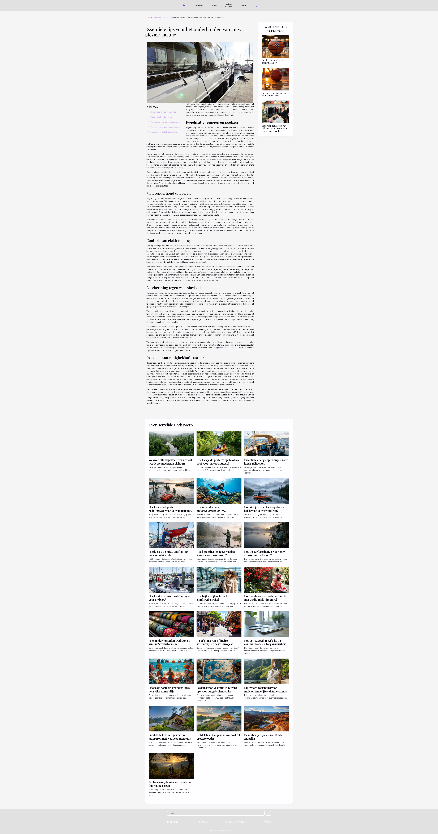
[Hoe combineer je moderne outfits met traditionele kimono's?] (266, 579)
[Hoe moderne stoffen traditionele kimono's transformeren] (171, 624)
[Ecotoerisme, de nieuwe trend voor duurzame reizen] (171, 765)
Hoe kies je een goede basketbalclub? (273, 61)
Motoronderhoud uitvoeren (161, 117)
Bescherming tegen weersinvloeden (165, 127)
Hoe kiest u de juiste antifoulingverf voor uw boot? (171, 597)
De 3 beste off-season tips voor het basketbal (275, 94)
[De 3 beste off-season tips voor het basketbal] (275, 79)
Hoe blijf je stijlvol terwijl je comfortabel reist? (213, 597)
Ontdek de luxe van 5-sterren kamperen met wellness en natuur (170, 736)
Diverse (243, 5)
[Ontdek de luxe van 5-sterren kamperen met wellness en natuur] (171, 718)
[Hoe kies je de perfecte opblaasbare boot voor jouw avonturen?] (219, 443)
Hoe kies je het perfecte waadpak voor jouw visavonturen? (216, 553)
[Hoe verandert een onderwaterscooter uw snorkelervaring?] (219, 491)
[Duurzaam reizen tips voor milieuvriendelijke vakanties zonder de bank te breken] (266, 671)
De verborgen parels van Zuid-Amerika (263, 736)
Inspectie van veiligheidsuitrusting (164, 132)
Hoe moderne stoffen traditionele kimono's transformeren (169, 642)
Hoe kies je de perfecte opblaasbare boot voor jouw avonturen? (218, 461)
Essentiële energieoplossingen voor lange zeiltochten (266, 461)
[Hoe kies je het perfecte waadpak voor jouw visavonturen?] (219, 535)
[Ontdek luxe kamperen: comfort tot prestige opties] (219, 718)
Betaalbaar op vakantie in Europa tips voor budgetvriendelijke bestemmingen (217, 691)
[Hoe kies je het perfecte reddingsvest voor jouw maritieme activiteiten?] (171, 491)
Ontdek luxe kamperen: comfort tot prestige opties (218, 736)
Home (147, 18)
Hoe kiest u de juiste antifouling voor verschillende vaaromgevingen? (168, 555)
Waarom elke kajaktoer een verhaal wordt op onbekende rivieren (170, 461)
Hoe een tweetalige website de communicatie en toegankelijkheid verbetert (265, 644)
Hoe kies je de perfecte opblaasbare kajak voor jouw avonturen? (265, 508)
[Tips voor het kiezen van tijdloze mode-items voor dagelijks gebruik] (275, 112)
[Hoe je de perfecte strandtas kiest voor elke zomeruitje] (171, 671)
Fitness (214, 5)
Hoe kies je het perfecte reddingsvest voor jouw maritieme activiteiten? (170, 510)
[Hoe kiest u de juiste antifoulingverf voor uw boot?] (171, 579)
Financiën (199, 5)
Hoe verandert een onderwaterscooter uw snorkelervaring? (210, 510)
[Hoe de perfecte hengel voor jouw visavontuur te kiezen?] (266, 535)
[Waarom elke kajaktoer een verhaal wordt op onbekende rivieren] (171, 443)
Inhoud (153, 106)
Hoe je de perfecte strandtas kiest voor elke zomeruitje (169, 689)
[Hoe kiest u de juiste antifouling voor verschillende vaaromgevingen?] (171, 535)
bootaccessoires (229, 348)
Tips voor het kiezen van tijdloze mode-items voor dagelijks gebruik (274, 128)
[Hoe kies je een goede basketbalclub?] (275, 46)
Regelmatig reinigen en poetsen (163, 112)
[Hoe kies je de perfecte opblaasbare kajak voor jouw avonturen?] (266, 491)
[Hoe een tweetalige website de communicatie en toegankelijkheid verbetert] (266, 624)
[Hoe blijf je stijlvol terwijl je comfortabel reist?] (219, 579)
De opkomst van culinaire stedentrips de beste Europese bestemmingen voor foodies (215, 644)
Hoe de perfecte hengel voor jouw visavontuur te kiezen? (264, 553)
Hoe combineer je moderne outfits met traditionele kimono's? (265, 597)
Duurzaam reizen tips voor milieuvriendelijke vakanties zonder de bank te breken (266, 691)
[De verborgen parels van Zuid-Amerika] (266, 718)
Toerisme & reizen (228, 5)
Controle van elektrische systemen (164, 122)
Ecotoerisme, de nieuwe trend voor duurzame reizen (170, 783)
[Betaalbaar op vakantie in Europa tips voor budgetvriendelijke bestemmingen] (219, 671)
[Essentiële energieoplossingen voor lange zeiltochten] (266, 443)
